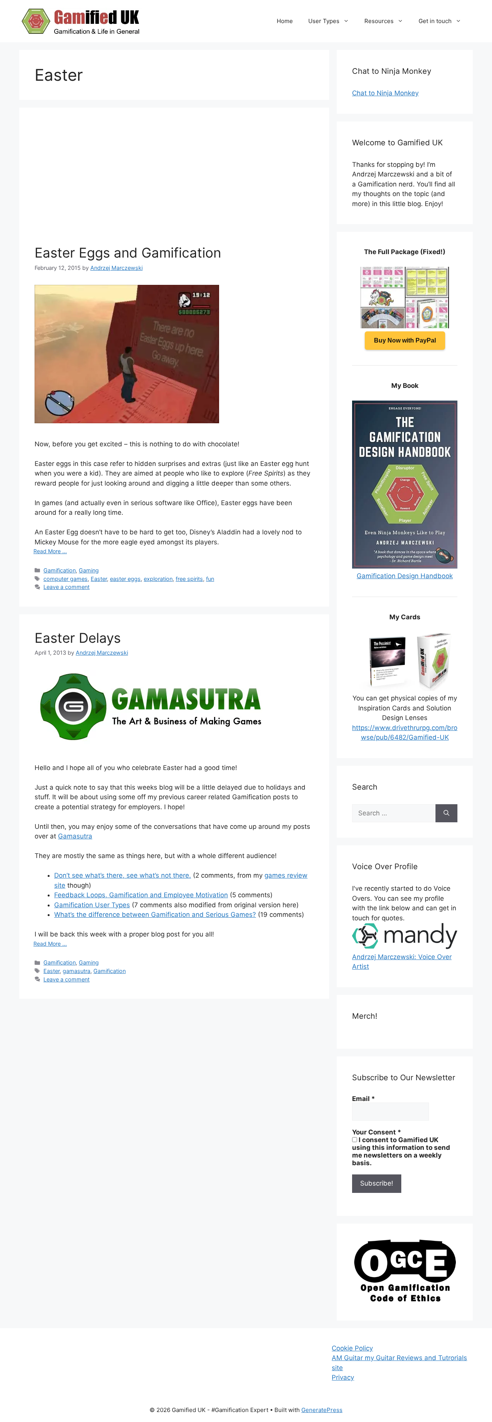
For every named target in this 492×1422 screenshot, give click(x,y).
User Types (323, 21)
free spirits (189, 578)
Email (363, 1099)
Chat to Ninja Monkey (385, 93)
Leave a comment (66, 587)
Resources (379, 21)
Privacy (343, 1377)
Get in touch (435, 21)
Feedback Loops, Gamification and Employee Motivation (141, 895)
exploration (158, 578)
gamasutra (76, 971)
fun (210, 578)
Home (285, 21)
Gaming (89, 570)
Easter (99, 578)
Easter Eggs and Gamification (128, 252)
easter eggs (125, 578)
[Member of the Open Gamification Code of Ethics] (404, 1300)
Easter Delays (78, 638)
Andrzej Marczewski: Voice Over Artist (402, 961)
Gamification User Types (92, 905)
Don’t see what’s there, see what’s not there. (122, 875)
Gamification (59, 570)
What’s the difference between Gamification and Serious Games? (155, 914)
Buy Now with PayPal (405, 340)
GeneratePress (321, 1410)
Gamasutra (75, 836)
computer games (65, 578)
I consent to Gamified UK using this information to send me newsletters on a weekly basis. (401, 1151)
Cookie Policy (352, 1348)
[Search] (446, 813)
